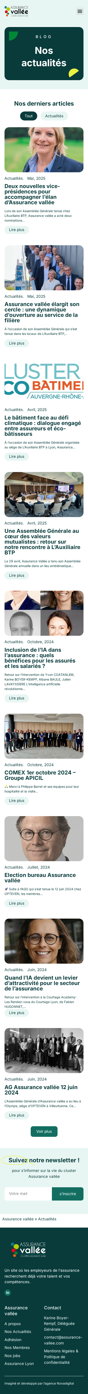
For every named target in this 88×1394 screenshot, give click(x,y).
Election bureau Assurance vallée (40, 878)
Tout (29, 116)
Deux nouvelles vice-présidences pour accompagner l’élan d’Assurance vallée (32, 194)
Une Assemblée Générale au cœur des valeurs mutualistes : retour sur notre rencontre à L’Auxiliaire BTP (42, 542)
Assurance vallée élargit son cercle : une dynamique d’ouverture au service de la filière (42, 312)
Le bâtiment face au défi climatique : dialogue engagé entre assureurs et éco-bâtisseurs (43, 425)
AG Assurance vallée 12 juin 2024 (41, 1090)
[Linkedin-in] (8, 1293)
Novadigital (65, 1383)
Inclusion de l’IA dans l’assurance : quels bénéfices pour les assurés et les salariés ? (40, 658)
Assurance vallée (18, 1219)
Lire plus (16, 229)
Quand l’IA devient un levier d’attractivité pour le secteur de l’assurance (42, 983)
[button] (80, 11)
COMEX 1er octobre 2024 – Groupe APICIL (40, 775)
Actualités (54, 116)
